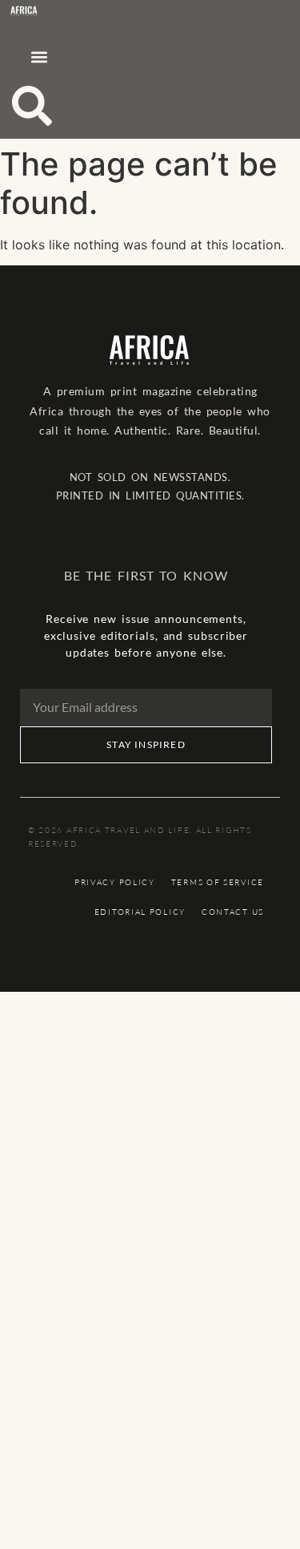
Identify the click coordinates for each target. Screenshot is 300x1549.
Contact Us (233, 912)
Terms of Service (217, 882)
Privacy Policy (114, 882)
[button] (39, 56)
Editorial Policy (140, 912)
